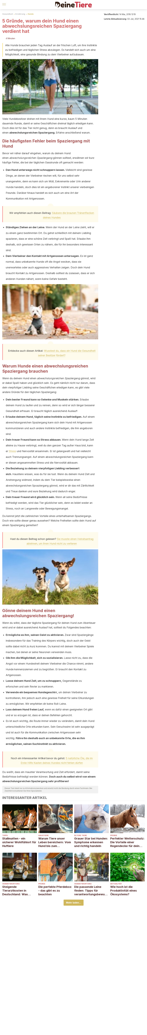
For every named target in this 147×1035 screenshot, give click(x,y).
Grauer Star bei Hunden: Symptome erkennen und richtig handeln (91, 842)
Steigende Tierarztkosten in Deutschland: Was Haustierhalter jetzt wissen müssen (15, 890)
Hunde (31, 14)
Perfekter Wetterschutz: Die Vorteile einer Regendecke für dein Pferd (127, 842)
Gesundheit (7, 14)
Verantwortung (11, 884)
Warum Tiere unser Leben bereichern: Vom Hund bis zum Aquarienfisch (54, 842)
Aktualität (116, 884)
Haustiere (43, 835)
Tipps (5, 835)
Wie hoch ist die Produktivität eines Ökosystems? (123, 890)
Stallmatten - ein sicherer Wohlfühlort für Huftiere (19, 842)
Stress (12, 451)
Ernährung (20, 14)
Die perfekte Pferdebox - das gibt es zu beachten (54, 890)
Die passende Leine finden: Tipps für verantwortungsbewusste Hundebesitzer (91, 890)
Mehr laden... (73, 902)
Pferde (113, 835)
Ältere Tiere (80, 835)
